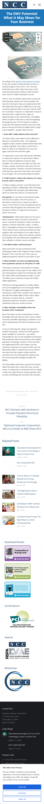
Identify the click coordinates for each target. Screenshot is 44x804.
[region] (22, 784)
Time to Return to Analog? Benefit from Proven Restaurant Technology (28, 479)
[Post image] (8, 451)
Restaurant (8, 37)
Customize (22, 793)
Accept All (22, 787)
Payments (24, 394)
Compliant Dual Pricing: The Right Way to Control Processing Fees (29, 519)
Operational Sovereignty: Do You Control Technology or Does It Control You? (29, 451)
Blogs (6, 34)
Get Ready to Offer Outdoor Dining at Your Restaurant (28, 505)
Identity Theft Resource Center (27, 81)
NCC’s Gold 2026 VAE (25, 463)
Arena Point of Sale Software (16, 759)
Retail (6, 40)
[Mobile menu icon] (39, 4)
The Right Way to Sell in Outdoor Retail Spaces (27, 492)
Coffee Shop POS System (14, 763)
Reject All (22, 799)
